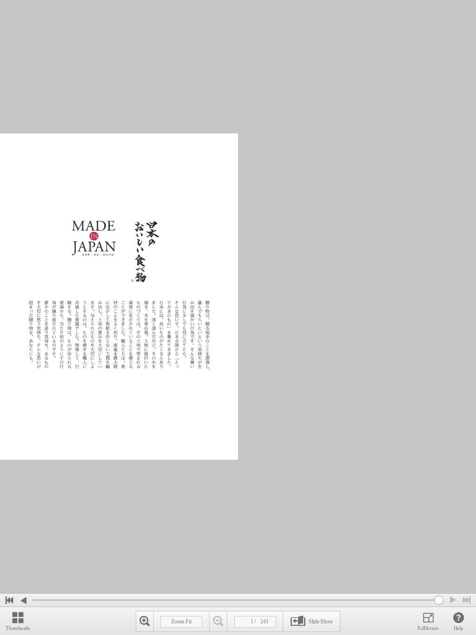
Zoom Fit (181, 621)
